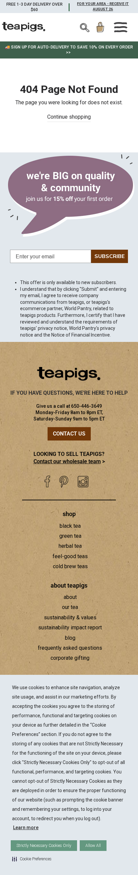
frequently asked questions (70, 648)
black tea (70, 526)
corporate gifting (70, 658)
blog (70, 638)
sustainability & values (70, 617)
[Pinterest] (64, 482)
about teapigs (69, 585)
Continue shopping (69, 117)
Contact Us (69, 433)
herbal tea (70, 546)
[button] (32, 859)
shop (69, 513)
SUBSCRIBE (109, 256)
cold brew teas (70, 566)
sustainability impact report (70, 627)
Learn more (26, 827)
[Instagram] (83, 482)
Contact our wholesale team (67, 461)
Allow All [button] (93, 845)
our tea (70, 607)
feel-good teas (70, 556)
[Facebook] (47, 482)
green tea (70, 536)
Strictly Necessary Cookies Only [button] (43, 845)
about (70, 597)
